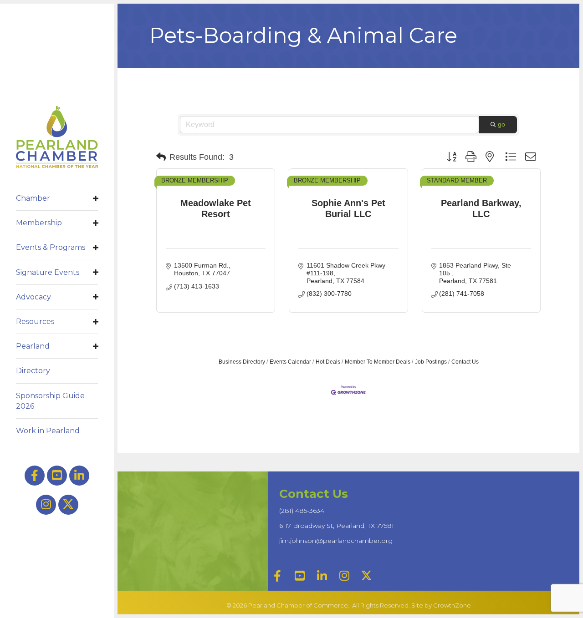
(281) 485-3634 (301, 511)
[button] (161, 157)
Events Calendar (290, 362)
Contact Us (465, 362)
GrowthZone (452, 605)
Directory (33, 370)
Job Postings (431, 362)
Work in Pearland (48, 430)
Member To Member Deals (377, 362)
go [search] (501, 124)
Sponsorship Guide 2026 (50, 400)
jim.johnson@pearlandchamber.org (336, 541)
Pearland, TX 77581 (336, 526)
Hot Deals (328, 362)
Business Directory (242, 362)
